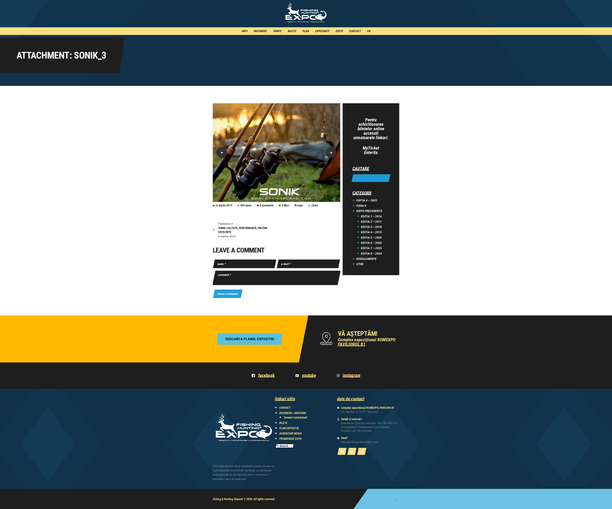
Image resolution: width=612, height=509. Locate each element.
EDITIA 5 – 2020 (371, 237)
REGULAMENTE (366, 258)
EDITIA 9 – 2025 (366, 200)
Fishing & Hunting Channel (228, 499)
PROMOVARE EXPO (290, 438)
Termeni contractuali (295, 417)
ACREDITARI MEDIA (290, 433)
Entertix (371, 152)
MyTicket (371, 148)
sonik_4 (335, 152)
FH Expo (299, 205)
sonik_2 (220, 152)
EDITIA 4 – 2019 (371, 232)
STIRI (359, 264)
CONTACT (284, 407)
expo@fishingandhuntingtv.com (359, 442)
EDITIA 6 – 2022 (371, 243)
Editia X (361, 205)
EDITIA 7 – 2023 (371, 248)
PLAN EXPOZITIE (289, 428)
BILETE (283, 423)
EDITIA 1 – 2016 (371, 216)
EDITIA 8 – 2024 (371, 253)
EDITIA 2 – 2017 (371, 221)
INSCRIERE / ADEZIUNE (292, 413)
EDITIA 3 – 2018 (371, 227)
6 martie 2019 (224, 205)
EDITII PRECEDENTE (369, 211)
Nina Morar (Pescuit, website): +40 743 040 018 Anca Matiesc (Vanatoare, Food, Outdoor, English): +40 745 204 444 (369, 427)
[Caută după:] (371, 178)
